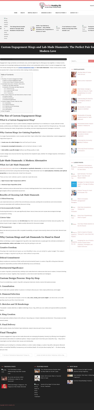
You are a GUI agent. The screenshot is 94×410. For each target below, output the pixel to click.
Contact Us (73, 12)
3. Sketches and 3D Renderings (11, 106)
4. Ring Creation (8, 107)
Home (15, 12)
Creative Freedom (8, 96)
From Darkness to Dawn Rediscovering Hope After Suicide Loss (66, 28)
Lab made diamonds (6, 168)
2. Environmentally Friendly (12, 90)
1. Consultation (7, 103)
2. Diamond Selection (9, 104)
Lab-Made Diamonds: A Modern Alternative (13, 84)
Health (23, 12)
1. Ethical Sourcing (10, 88)
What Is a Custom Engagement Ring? (12, 80)
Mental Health (32, 12)
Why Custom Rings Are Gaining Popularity (14, 82)
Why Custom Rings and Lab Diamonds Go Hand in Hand (16, 94)
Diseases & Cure (46, 12)
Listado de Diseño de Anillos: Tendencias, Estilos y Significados (52, 355)
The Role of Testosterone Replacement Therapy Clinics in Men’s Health (17, 355)
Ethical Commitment (9, 98)
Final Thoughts (6, 111)
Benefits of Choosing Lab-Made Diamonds (14, 87)
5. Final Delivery (8, 109)
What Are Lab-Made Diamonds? (11, 85)
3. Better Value (9, 91)
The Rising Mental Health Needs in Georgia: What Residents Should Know (13, 28)
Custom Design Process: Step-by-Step (12, 101)
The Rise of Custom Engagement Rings (12, 79)
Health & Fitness (60, 12)
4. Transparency (9, 93)
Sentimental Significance (10, 99)
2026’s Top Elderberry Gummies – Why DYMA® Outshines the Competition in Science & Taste (41, 28)
